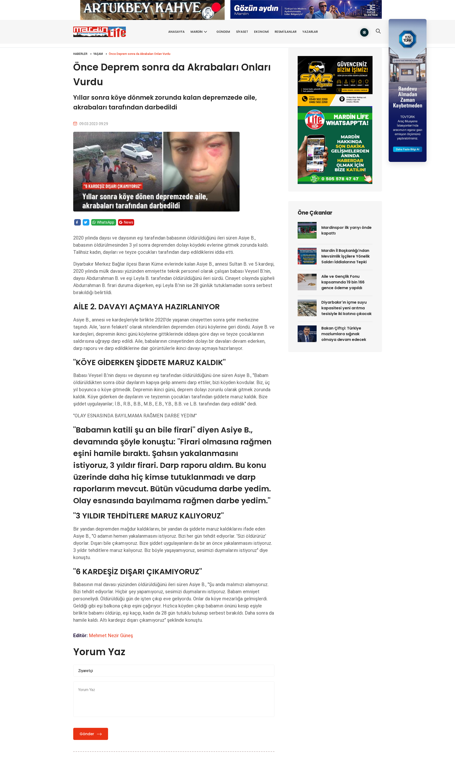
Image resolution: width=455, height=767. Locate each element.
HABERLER (80, 54)
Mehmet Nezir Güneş (111, 635)
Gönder (87, 734)
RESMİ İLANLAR (285, 31)
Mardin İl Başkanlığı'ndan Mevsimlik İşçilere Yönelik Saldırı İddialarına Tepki (345, 256)
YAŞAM (98, 54)
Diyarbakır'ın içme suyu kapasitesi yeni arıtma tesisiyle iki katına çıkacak (346, 308)
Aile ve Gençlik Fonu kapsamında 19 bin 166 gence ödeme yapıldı (342, 282)
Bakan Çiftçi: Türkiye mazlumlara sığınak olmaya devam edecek (343, 333)
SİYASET (242, 31)
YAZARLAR (310, 31)
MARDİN (197, 31)
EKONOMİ (261, 31)
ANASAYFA (176, 31)
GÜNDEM (223, 31)
